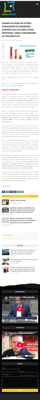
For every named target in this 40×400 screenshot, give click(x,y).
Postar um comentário (11, 238)
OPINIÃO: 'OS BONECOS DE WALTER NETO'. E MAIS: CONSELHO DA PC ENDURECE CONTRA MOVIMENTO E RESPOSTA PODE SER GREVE (22, 269)
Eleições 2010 (7, 186)
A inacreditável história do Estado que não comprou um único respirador (24, 260)
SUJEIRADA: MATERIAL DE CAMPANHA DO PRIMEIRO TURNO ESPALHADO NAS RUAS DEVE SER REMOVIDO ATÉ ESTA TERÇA (22, 210)
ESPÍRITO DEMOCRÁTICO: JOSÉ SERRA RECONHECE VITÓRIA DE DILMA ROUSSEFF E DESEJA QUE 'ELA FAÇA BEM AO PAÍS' (23, 220)
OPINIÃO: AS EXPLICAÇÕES (18, 200)
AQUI (3, 79)
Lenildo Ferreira (7, 40)
